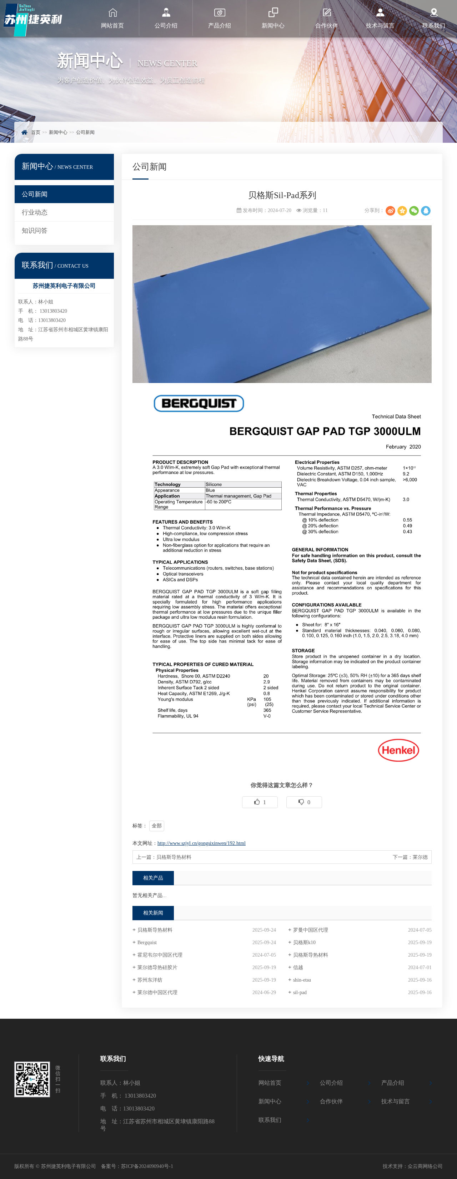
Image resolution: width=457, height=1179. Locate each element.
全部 (157, 825)
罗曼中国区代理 (310, 930)
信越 (298, 967)
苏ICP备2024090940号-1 (147, 1166)
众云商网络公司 (425, 1166)
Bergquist (147, 942)
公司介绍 (331, 1083)
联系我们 (269, 1120)
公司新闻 (85, 132)
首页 (35, 132)
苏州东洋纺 (149, 980)
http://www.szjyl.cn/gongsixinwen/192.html (201, 843)
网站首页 (269, 1083)
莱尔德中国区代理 (157, 992)
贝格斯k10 (304, 942)
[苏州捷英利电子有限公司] (43, 18)
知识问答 (34, 230)
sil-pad (300, 992)
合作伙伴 (331, 1101)
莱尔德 (420, 857)
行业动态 (34, 212)
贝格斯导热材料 (173, 857)
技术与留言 (395, 1101)
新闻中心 (58, 132)
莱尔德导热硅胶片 (157, 967)
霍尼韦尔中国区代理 (159, 955)
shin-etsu (302, 980)
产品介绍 (392, 1083)
